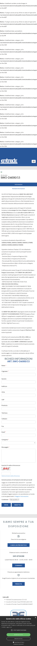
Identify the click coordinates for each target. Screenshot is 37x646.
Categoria (5, 439)
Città (3, 392)
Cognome (5, 371)
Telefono (4, 413)
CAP (3, 399)
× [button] (35, 617)
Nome (4, 365)
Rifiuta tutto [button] (18, 638)
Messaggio (5, 447)
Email (4, 432)
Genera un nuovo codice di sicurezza (11, 476)
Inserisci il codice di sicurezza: (11, 465)
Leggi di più (9, 627)
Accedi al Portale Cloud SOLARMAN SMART (19, 604)
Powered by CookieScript (18, 644)
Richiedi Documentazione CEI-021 (16, 599)
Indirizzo (4, 386)
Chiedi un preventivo (18, 545)
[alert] (18, 631)
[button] (12, 630)
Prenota (18, 584)
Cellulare (4, 419)
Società (4, 379)
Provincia (4, 405)
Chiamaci (18, 565)
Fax (3, 426)
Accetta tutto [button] (18, 634)
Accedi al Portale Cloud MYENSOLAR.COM (19, 602)
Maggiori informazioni (21, 496)
